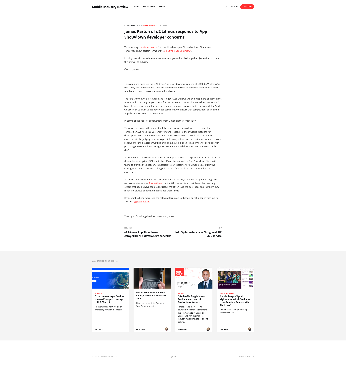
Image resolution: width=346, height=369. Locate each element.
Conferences (149, 7)
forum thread (156, 183)
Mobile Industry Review (110, 6)
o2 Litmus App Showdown (177, 50)
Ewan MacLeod (133, 25)
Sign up (173, 356)
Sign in (234, 7)
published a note (148, 47)
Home (136, 7)
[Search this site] (226, 7)
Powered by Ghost (246, 356)
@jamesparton (141, 201)
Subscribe (247, 7)
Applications (149, 25)
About (162, 7)
